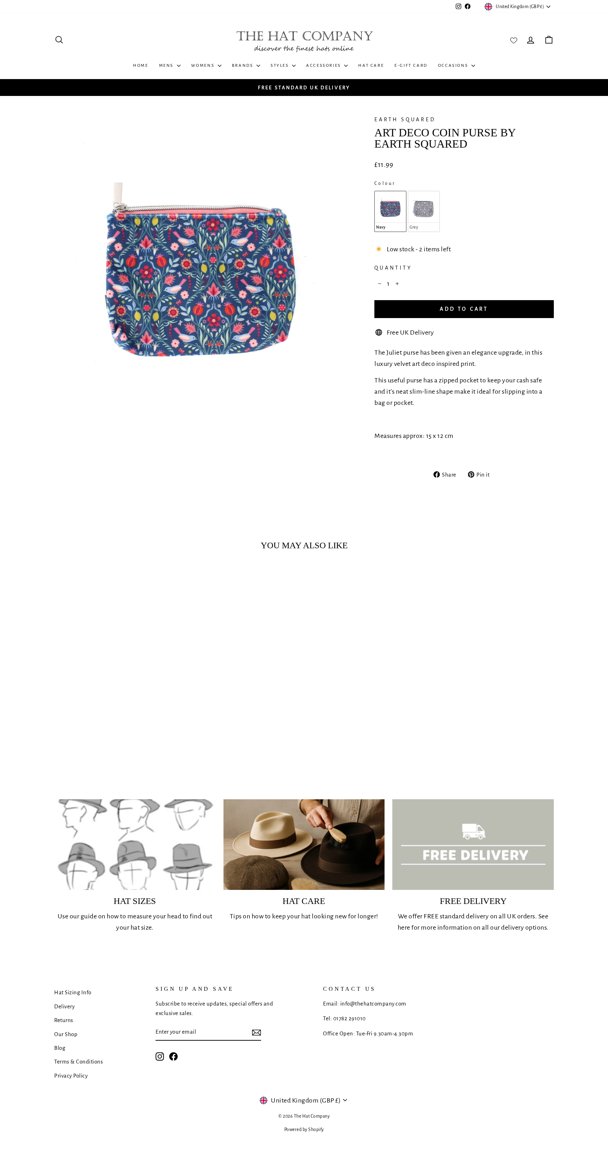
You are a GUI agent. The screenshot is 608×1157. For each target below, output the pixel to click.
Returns (63, 1020)
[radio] (390, 211)
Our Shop (65, 1034)
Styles (280, 65)
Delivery (64, 1006)
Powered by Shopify (304, 1129)
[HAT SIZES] (135, 844)
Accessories (324, 65)
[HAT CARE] (304, 844)
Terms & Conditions (78, 1062)
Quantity (393, 268)
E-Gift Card (411, 65)
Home (140, 65)
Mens (167, 65)
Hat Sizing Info (72, 992)
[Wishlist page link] (513, 39)
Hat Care (371, 65)
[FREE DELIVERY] (473, 844)
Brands (243, 65)
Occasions (454, 65)
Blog (59, 1048)
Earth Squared (404, 119)
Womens (203, 65)
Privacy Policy (71, 1076)
